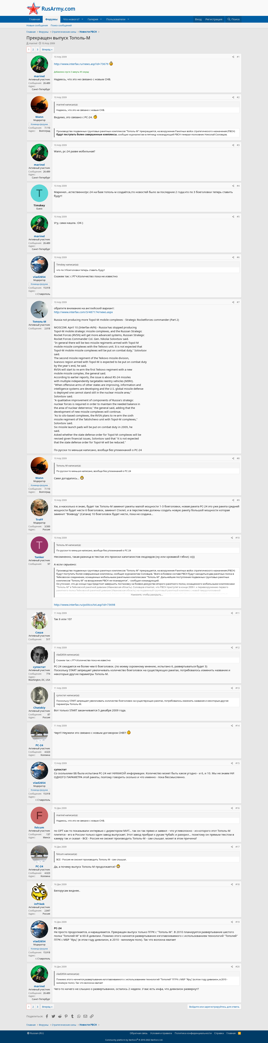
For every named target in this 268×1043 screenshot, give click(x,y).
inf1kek (39, 904)
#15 (238, 763)
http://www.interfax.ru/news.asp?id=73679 (81, 64)
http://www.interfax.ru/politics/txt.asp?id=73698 (84, 604)
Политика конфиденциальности (193, 1033)
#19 (238, 922)
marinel (33, 43)
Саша (39, 632)
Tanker (39, 557)
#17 (238, 846)
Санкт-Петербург (41, 89)
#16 (238, 808)
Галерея (93, 19)
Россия (46, 529)
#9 (238, 500)
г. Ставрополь (43, 294)
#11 (238, 613)
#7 (238, 302)
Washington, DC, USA (39, 679)
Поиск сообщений (61, 25)
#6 (238, 257)
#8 (238, 458)
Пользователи (115, 19)
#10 (238, 537)
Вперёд (46, 49)
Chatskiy (39, 707)
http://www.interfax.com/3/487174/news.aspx (83, 312)
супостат (39, 667)
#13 (238, 688)
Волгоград (44, 130)
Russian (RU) (37, 1033)
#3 (238, 145)
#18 (238, 884)
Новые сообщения (37, 25)
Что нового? (71, 19)
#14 (238, 725)
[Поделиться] (233, 57)
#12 (238, 647)
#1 (238, 56)
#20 (238, 966)
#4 (238, 185)
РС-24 (39, 745)
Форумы (51, 19)
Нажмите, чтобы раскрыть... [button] (147, 594)
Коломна (45, 755)
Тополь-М (39, 321)
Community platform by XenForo (134, 1039)
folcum (39, 827)
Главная (34, 19)
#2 (238, 97)
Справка (219, 1033)
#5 (238, 216)
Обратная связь (139, 1033)
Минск (46, 837)
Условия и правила (161, 1033)
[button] (82, 19)
